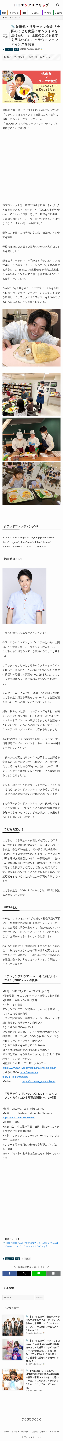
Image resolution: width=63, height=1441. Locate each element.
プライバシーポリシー (49, 1432)
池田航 (27, 1259)
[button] (9, 1273)
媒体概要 (25, 1432)
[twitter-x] (24, 1419)
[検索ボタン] (58, 5)
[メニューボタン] (5, 5)
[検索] (39, 1419)
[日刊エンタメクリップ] (31, 5)
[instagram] (29, 1419)
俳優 (16, 49)
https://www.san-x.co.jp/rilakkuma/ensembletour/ (29, 1067)
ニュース (9, 49)
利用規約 (34, 1432)
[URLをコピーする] (53, 1273)
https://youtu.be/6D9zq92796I (18, 1117)
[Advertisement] (31, 166)
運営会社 (15, 1432)
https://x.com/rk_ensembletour (38, 1081)
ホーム (7, 1432)
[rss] (34, 1419)
